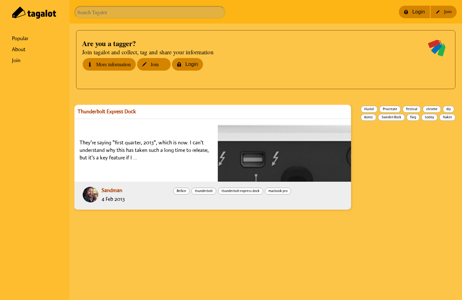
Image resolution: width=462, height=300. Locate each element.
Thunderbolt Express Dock (107, 112)
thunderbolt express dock (241, 191)
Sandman (112, 190)
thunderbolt (204, 191)
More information (113, 64)
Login (418, 11)
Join (16, 60)
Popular (20, 38)
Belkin (181, 191)
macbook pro (278, 191)
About (18, 49)
